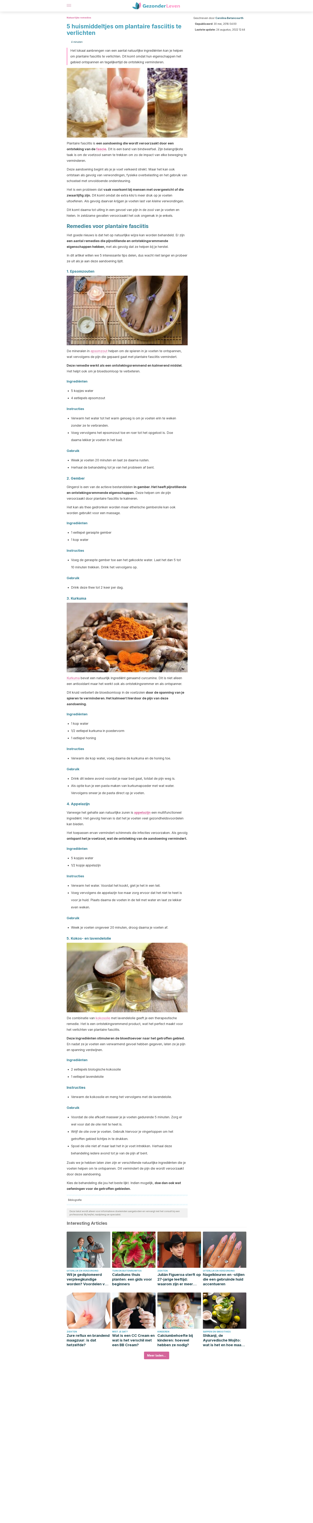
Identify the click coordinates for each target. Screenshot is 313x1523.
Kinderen (163, 1331)
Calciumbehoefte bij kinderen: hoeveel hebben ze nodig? (175, 1340)
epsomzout (99, 351)
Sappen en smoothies (217, 1331)
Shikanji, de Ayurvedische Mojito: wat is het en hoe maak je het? (223, 1340)
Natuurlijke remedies (79, 17)
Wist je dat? (120, 1331)
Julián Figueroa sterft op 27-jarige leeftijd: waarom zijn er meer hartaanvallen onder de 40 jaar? (179, 1279)
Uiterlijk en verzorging (83, 1270)
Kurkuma (73, 678)
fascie (101, 149)
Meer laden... (156, 1355)
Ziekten (162, 1270)
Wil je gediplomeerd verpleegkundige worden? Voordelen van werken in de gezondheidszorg (88, 1279)
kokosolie (103, 1018)
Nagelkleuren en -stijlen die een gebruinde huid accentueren (224, 1279)
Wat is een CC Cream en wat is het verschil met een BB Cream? (133, 1340)
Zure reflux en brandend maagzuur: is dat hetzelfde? (88, 1340)
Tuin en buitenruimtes (126, 1270)
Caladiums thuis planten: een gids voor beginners (132, 1279)
